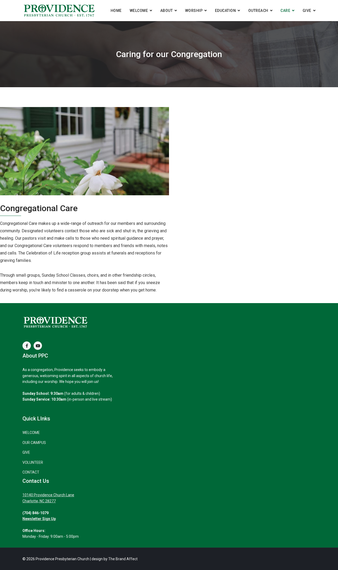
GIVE (26, 452)
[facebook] (26, 345)
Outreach (258, 10)
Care (285, 10)
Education (225, 10)
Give (307, 10)
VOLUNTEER (32, 462)
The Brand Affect (123, 559)
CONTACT (30, 472)
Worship (194, 10)
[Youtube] (38, 345)
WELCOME (31, 432)
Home (116, 10)
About (166, 10)
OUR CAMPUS (34, 443)
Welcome (139, 10)
